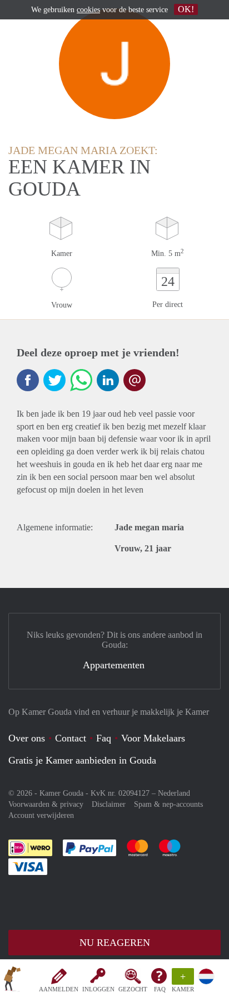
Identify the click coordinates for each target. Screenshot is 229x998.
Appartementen (114, 665)
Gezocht (132, 989)
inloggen (98, 989)
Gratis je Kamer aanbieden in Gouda (82, 760)
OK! (186, 9)
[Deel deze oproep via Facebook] (28, 380)
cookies (88, 10)
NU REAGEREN (114, 942)
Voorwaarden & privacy (45, 804)
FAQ (160, 989)
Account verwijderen (41, 815)
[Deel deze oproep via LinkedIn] (108, 380)
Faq (103, 738)
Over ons (26, 738)
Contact (70, 738)
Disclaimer (109, 804)
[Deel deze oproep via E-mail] (134, 380)
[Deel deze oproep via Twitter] (54, 380)
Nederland (174, 793)
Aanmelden (58, 989)
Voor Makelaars (153, 738)
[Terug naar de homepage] (12, 981)
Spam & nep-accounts (168, 804)
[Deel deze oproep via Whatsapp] (81, 380)
